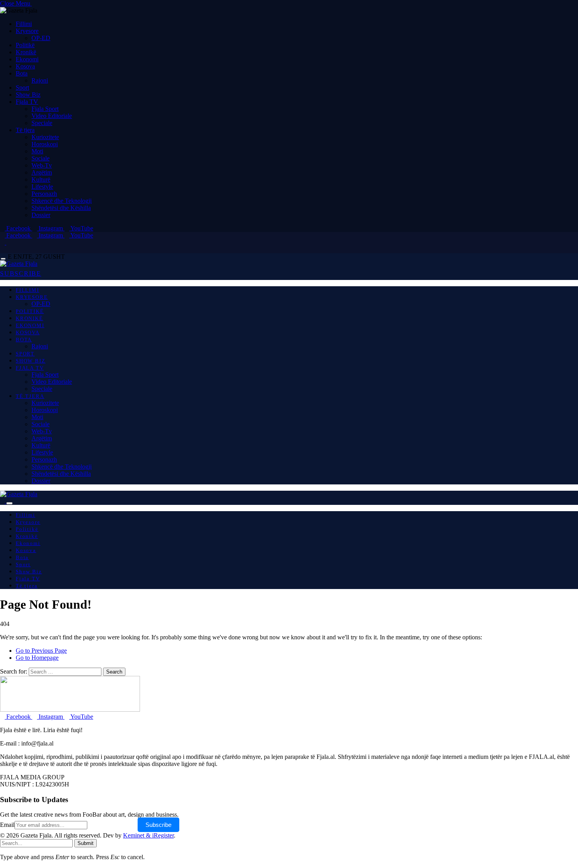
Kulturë (40, 179)
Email (7, 824)
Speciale (41, 123)
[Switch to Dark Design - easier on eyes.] (3, 242)
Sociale (40, 158)
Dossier (40, 215)
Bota (22, 73)
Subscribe (158, 824)
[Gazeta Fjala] (18, 263)
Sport (22, 87)
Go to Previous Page (41, 650)
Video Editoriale (51, 115)
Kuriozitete (45, 137)
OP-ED (40, 38)
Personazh (44, 193)
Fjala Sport (45, 108)
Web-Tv (41, 165)
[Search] (2, 249)
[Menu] (3, 259)
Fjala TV (27, 101)
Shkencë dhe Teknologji (61, 200)
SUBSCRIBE (20, 273)
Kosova (25, 66)
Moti (37, 151)
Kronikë (26, 52)
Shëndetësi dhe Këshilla (61, 207)
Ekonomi (27, 59)
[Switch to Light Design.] (8, 242)
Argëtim (41, 172)
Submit (85, 843)
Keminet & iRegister (148, 835)
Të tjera (25, 130)
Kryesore (27, 31)
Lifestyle (42, 186)
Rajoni (39, 80)
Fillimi (24, 23)
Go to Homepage (37, 657)
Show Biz (28, 94)
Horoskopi (44, 144)
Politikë (25, 45)
